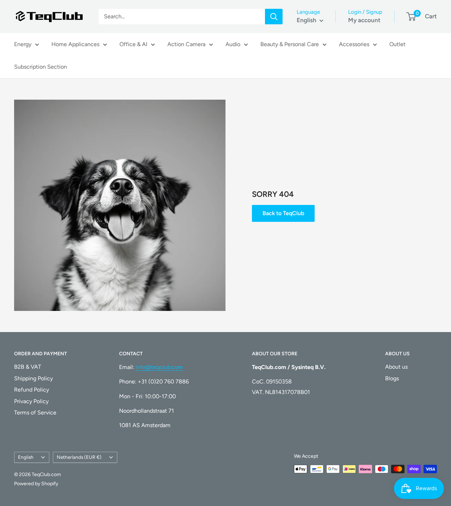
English (25, 457)
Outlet (397, 44)
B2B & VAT (27, 366)
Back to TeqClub (283, 213)
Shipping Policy (33, 378)
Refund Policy (31, 389)
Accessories (354, 44)
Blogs (392, 378)
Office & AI (133, 44)
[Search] (274, 16)
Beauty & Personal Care (289, 44)
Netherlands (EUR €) (79, 457)
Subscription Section (40, 66)
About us (396, 366)
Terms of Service (35, 412)
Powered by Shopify (36, 484)
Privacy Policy (31, 401)
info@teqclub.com (159, 367)
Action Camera (186, 44)
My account (364, 20)
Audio (233, 44)
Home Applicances (75, 44)
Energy (22, 44)
